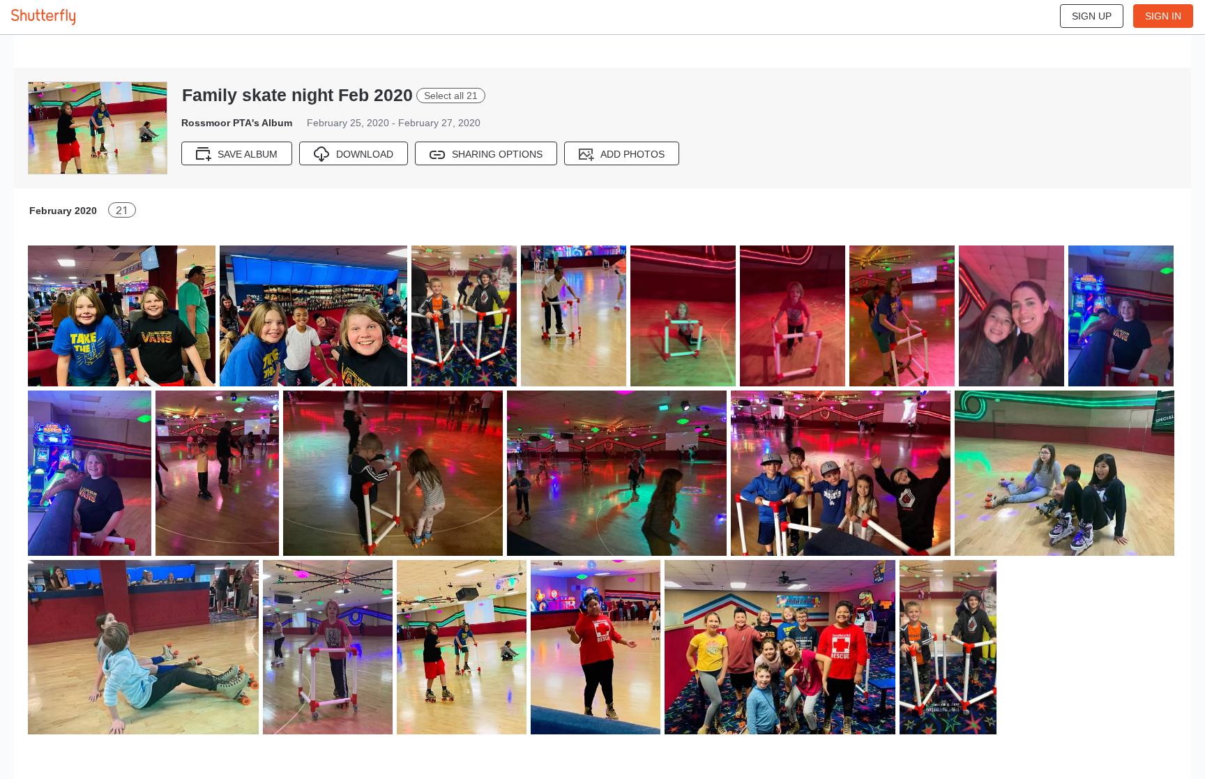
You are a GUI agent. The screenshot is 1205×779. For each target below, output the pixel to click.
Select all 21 (451, 95)
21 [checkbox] (122, 210)
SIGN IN (1163, 16)
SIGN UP (1092, 16)
